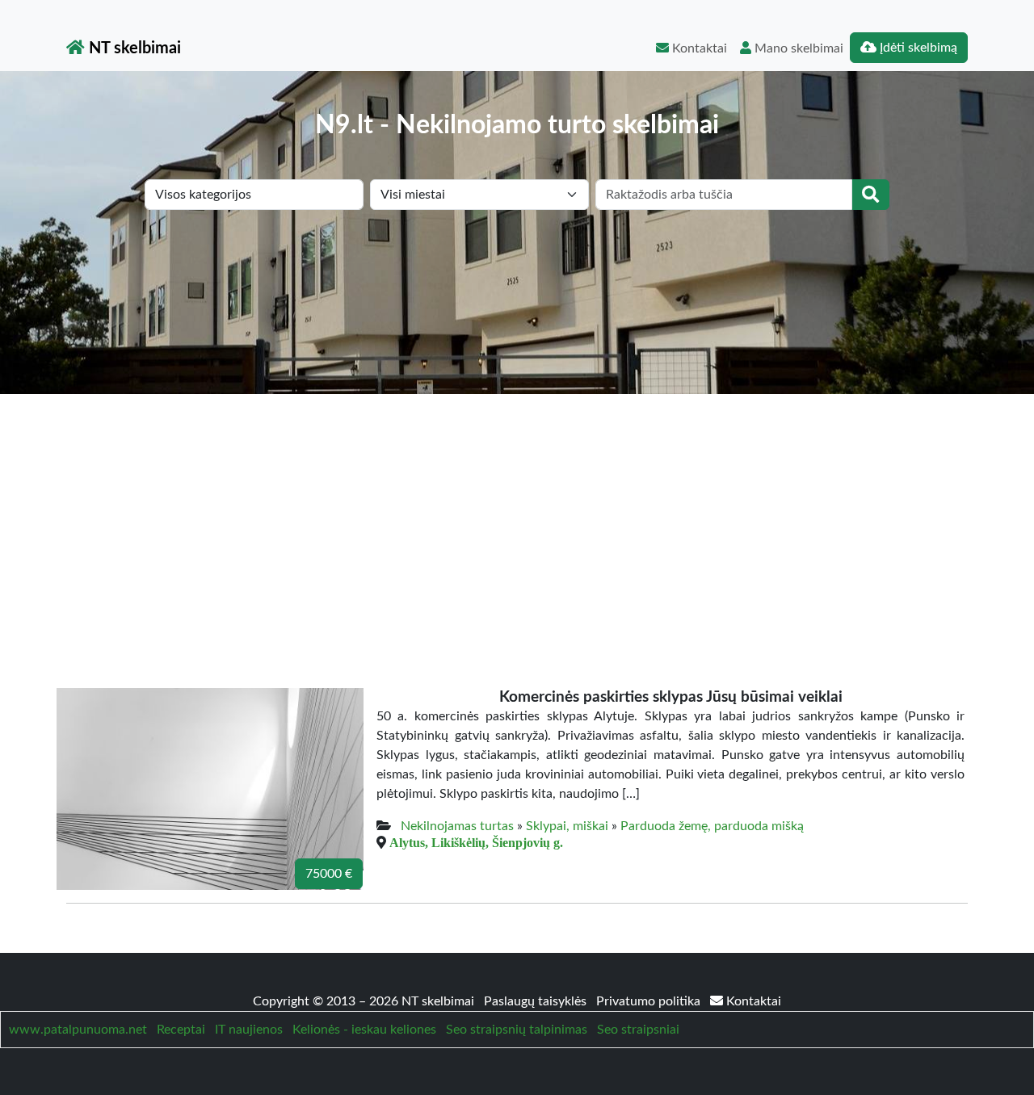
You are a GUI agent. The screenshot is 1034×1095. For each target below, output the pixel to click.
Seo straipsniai (638, 1029)
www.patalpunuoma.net (78, 1029)
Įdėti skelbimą (916, 47)
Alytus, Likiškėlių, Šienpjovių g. (476, 842)
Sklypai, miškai (567, 826)
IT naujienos (249, 1029)
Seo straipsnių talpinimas (516, 1029)
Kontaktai (698, 48)
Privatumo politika (650, 1001)
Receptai (181, 1029)
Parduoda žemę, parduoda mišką (712, 826)
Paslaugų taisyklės (537, 1001)
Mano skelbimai (797, 48)
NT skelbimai (133, 48)
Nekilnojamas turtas (457, 826)
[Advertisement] (517, 515)
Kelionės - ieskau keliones (364, 1029)
